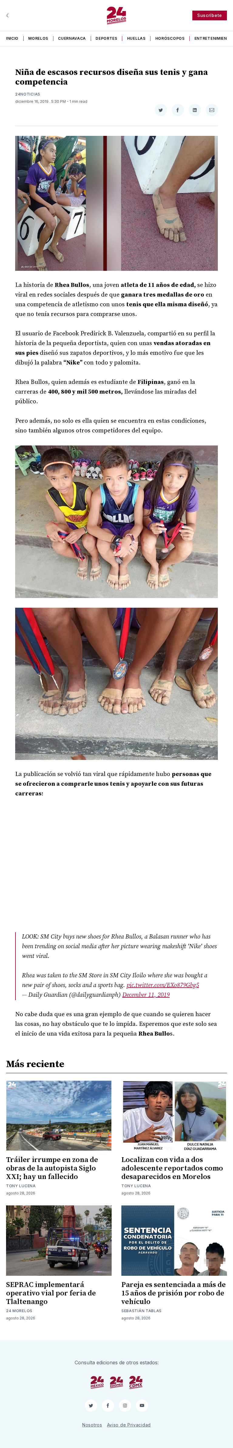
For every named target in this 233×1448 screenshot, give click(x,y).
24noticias (27, 94)
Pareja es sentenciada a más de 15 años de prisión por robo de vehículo (173, 1293)
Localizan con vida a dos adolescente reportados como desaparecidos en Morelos (172, 1168)
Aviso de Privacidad (129, 1424)
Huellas (136, 38)
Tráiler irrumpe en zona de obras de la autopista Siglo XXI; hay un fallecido (52, 1168)
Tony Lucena (21, 1186)
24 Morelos (19, 1311)
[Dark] (8, 15)
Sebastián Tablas (141, 1311)
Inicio (12, 38)
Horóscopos (170, 38)
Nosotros (92, 1424)
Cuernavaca (72, 38)
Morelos (38, 38)
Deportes (106, 38)
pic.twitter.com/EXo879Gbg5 (163, 985)
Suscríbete (209, 15)
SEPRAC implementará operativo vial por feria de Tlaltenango (51, 1293)
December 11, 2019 (146, 995)
